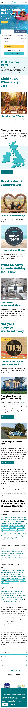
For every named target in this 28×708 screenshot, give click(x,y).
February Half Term (17, 593)
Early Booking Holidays (12, 538)
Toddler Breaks (9, 534)
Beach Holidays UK (6, 519)
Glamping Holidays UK (7, 553)
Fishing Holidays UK (19, 517)
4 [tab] (13, 298)
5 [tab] (14, 298)
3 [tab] (12, 298)
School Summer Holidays (14, 597)
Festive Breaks (5, 601)
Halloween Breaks (18, 599)
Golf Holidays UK (20, 534)
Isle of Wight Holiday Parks (13, 574)
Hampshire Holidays (7, 572)
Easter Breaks (5, 595)
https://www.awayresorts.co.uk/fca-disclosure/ (13, 626)
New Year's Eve (15, 601)
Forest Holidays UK (17, 521)
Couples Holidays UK (9, 528)
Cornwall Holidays (6, 570)
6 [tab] (15, 298)
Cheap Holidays (6, 593)
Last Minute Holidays (16, 591)
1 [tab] (12, 357)
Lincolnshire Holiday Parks (9, 576)
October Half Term (6, 599)
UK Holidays (6, 521)
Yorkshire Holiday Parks (12, 581)
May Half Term (14, 595)
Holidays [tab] (8, 31)
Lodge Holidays (17, 551)
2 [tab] (13, 357)
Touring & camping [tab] (20, 31)
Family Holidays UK (6, 517)
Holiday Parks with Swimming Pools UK (13, 523)
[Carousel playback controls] (16, 27)
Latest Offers (5, 591)
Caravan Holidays (6, 551)
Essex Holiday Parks (19, 570)
